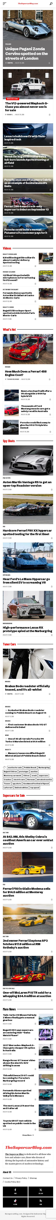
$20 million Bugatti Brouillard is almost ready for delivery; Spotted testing (19, 260)
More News (9, 1009)
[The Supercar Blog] (28, 3)
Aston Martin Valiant (11, 290)
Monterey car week (12, 776)
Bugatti (8, 750)
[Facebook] (15, 1192)
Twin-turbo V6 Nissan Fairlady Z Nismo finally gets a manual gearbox (19, 1017)
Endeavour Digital (41, 1214)
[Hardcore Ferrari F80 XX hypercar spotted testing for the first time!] (28, 509)
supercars (43, 776)
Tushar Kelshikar (13, 379)
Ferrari (7, 367)
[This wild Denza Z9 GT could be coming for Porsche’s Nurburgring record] (46, 1080)
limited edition (21, 788)
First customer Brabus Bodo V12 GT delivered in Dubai (26, 725)
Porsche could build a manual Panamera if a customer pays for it (25, 231)
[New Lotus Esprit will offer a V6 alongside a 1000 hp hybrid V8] (11, 395)
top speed (34, 788)
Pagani (8, 44)
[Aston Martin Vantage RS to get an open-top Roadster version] (28, 460)
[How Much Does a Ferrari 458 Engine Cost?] (28, 349)
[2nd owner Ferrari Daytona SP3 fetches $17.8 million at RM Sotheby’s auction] (28, 919)
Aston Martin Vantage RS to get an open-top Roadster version (27, 483)
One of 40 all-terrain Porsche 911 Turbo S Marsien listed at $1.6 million (25, 740)
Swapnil (10, 63)
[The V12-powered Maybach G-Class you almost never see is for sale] (28, 84)
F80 (4, 527)
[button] (5, 3)
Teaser (7, 784)
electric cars (19, 780)
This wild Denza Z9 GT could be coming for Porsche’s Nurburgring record (18, 1078)
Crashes (7, 780)
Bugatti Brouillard (10, 254)
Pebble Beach (30, 768)
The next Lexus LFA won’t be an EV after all (18, 1107)
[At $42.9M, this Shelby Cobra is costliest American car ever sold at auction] (28, 815)
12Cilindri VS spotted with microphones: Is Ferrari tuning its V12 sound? (19, 277)
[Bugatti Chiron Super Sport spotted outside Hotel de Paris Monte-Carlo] (46, 311)
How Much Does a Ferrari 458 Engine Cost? (26, 373)
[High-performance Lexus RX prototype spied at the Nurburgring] (28, 606)
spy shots (16, 784)
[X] (40, 1192)
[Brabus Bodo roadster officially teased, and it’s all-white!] (28, 664)
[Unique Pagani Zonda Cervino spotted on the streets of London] (28, 25)
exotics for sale (15, 768)
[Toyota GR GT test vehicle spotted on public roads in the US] (46, 1125)
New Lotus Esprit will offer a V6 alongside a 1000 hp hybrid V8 (36, 393)
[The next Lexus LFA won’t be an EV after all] (46, 1110)
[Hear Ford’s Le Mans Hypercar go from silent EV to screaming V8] (28, 557)
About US (7, 1172)
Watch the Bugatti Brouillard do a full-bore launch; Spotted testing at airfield (26, 160)
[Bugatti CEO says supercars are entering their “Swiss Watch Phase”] (46, 1034)
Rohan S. (10, 114)
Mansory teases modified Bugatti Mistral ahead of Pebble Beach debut (25, 754)
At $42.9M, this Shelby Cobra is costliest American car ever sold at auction (28, 840)
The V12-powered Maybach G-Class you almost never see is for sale (26, 106)
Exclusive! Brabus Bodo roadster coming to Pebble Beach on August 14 (25, 711)
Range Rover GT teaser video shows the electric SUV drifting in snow (19, 1063)
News (7, 735)
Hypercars (6, 575)
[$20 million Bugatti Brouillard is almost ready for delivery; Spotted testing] (46, 258)
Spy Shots (9, 441)
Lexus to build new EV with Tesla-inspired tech (25, 138)
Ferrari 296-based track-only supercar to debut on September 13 (26, 208)
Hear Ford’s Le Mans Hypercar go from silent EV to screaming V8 (26, 580)
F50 (4, 885)
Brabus (7, 682)
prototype (7, 478)
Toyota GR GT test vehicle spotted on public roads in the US (19, 1123)
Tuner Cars (9, 644)
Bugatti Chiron (8, 307)
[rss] (40, 1202)
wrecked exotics (44, 780)
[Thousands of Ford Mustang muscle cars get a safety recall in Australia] (11, 410)
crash (34, 776)
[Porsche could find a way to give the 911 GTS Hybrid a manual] (11, 427)
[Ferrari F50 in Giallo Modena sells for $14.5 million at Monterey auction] (28, 867)
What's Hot (9, 329)
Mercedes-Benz (12, 99)
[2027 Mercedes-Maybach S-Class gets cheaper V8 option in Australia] (46, 1049)
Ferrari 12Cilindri (9, 272)
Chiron (26, 776)
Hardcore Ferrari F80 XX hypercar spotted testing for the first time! (27, 532)
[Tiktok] (15, 1202)
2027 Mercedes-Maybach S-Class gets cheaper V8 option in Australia (19, 1048)
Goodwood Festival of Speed (36, 784)
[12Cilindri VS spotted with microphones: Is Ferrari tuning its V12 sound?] (46, 276)
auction (34, 772)
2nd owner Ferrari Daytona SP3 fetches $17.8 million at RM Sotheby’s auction (25, 944)
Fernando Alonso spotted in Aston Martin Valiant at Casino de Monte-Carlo (18, 295)
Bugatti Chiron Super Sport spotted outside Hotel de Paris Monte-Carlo (19, 313)
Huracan (31, 780)
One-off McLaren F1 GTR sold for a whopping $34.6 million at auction (27, 994)
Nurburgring (7, 623)
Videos (7, 248)
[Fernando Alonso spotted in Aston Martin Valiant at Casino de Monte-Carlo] (46, 294)
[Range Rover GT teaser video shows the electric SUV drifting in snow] (46, 1065)
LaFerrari (8, 788)
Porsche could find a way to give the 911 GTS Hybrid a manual (35, 425)
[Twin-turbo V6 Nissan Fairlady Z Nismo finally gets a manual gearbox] (46, 1019)
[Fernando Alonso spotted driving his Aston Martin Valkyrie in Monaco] (46, 1095)
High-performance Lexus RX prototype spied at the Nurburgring (27, 629)
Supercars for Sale (14, 795)
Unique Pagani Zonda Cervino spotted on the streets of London (26, 54)
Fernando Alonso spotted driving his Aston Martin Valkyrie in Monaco (17, 1093)
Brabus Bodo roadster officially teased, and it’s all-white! (27, 687)
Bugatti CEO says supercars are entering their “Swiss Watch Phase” (18, 1033)
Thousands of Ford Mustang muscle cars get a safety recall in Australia (35, 409)
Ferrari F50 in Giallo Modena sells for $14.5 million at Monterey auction (26, 892)
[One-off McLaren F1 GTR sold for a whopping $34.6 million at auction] (28, 971)
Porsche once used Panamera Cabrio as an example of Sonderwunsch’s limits (27, 183)
